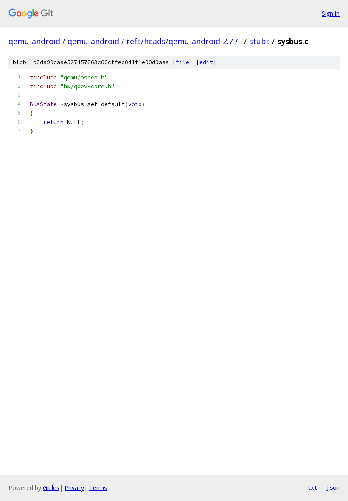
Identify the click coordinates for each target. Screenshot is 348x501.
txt (312, 487)
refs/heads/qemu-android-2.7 (179, 41)
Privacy (74, 488)
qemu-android (34, 41)
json (333, 487)
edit (206, 62)
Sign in (331, 13)
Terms (98, 488)
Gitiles (51, 488)
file (182, 62)
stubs (259, 41)
